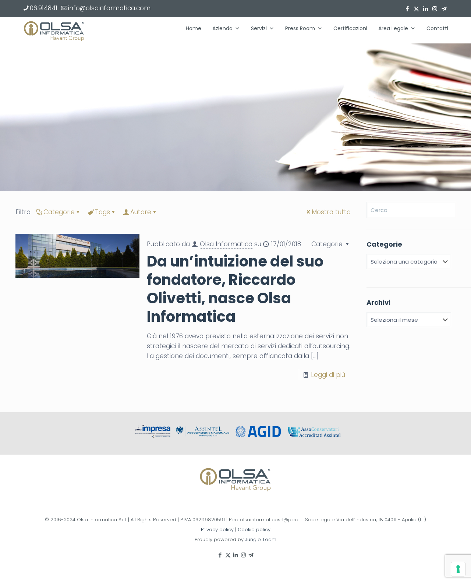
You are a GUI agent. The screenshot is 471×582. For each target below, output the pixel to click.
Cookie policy (254, 529)
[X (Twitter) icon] (416, 9)
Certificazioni (350, 28)
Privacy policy (217, 529)
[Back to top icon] (435, 567)
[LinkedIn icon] (425, 9)
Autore (140, 212)
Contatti (437, 28)
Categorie (59, 212)
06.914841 (43, 8)
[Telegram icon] (444, 9)
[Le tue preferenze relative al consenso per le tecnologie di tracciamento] (458, 569)
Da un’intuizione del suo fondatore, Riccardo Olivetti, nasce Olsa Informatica (235, 289)
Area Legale (393, 28)
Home (193, 28)
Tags (102, 212)
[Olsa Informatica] (54, 30)
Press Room (300, 28)
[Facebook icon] (407, 9)
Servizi (259, 28)
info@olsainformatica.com (109, 8)
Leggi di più (328, 374)
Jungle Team (260, 539)
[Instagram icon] (435, 9)
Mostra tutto (331, 212)
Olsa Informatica (226, 244)
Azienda (222, 28)
